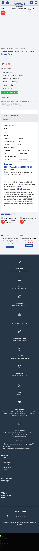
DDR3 (9, 192)
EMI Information (7, 467)
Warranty (5, 469)
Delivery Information (8, 460)
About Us (5, 457)
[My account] (31, 2)
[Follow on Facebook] (14, 511)
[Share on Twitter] (9, 104)
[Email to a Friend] (12, 104)
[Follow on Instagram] (16, 511)
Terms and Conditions (8, 465)
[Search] (7, 2)
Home (3, 48)
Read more (10, 247)
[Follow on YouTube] (25, 511)
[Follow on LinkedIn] (23, 511)
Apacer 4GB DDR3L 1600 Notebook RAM (29, 239)
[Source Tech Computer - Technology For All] (19, 2)
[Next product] (3, 60)
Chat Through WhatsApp (10, 92)
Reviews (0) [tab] (6, 119)
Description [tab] (7, 112)
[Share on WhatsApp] (3, 104)
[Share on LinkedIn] (19, 104)
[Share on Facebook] (6, 104)
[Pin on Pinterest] (16, 104)
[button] (3, 2)
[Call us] (20, 511)
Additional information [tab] (10, 116)
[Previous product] (6, 60)
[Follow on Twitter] (18, 511)
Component (11, 48)
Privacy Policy (6, 462)
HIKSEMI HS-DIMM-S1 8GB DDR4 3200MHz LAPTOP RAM (10, 240)
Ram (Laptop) (20, 48)
